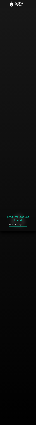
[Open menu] (32, 4)
